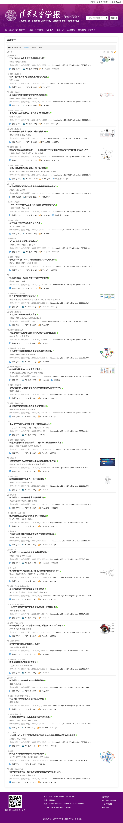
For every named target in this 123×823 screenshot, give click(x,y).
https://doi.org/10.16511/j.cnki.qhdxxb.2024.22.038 (66, 83)
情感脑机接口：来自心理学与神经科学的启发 (28, 278)
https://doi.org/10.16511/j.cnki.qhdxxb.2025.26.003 (72, 705)
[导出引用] (104, 52)
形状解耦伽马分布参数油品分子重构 (24, 644)
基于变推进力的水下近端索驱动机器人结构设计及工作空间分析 (36, 626)
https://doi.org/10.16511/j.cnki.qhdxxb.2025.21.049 (72, 285)
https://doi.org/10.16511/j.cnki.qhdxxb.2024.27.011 (72, 577)
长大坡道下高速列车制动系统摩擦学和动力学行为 (30, 351)
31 (110, 807)
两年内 (26, 48)
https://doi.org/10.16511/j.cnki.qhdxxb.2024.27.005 (72, 413)
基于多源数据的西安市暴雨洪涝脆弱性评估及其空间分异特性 (35, 388)
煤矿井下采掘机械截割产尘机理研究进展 (26, 754)
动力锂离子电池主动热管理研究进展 (24, 223)
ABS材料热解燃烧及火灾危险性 (23, 241)
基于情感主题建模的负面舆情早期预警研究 (27, 406)
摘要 (14, 69)
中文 (111, 2)
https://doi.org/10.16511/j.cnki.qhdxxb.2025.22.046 (71, 230)
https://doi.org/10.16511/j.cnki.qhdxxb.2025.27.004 (69, 559)
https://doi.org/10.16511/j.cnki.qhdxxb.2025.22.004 (69, 394)
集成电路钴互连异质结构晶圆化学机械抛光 (27, 516)
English (118, 2)
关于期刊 (39, 30)
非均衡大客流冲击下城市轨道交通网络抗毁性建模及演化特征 (35, 772)
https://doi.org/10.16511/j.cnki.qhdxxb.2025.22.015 (71, 193)
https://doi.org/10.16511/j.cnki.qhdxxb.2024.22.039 (67, 321)
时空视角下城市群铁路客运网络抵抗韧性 (26, 699)
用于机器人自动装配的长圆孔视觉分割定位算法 (29, 113)
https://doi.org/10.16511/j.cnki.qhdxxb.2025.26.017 (69, 760)
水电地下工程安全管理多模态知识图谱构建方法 (29, 424)
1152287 (112, 800)
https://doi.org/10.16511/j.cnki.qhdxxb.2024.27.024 (71, 65)
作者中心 (49, 30)
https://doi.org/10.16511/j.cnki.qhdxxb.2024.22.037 (71, 541)
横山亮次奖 (94, 2)
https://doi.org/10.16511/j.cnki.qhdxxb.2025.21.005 (69, 486)
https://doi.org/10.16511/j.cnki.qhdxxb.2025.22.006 (67, 138)
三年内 (34, 48)
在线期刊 (71, 30)
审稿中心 (60, 30)
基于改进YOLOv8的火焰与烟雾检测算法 (26, 680)
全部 (40, 48)
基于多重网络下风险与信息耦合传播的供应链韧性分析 (32, 186)
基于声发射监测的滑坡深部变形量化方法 (26, 589)
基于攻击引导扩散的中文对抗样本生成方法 (27, 95)
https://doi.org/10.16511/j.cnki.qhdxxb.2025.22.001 (71, 248)
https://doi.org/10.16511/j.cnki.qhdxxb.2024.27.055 (69, 614)
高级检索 (114, 18)
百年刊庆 (104, 2)
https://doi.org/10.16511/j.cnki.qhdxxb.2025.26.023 (71, 504)
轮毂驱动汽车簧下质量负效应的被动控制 (26, 479)
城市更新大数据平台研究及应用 (22, 314)
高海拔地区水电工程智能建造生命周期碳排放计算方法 (32, 461)
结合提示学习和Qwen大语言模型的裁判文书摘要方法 (32, 260)
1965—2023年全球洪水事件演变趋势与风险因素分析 (32, 205)
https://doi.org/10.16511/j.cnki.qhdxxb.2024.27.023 (72, 120)
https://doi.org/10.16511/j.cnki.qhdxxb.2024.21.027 (72, 102)
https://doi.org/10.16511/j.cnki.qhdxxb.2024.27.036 (69, 687)
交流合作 (91, 30)
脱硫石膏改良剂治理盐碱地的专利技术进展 (27, 168)
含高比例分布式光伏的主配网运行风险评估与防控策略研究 (34, 571)
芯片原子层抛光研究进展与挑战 (22, 296)
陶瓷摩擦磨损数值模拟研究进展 (22, 662)
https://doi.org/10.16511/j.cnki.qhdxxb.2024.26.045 (72, 779)
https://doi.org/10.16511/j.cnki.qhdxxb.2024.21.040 (69, 669)
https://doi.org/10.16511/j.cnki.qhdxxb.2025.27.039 (71, 157)
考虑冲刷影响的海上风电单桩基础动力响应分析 (29, 717)
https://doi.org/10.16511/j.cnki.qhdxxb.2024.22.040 (72, 340)
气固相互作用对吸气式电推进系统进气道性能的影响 (31, 534)
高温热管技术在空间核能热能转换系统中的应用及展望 (32, 333)
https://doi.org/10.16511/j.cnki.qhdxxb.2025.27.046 (72, 376)
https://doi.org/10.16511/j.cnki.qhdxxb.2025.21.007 (69, 358)
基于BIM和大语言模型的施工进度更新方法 (27, 131)
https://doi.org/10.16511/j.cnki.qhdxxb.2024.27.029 (72, 449)
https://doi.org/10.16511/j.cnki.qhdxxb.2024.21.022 (72, 632)
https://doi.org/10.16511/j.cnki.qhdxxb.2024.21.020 (72, 175)
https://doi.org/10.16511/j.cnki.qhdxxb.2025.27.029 (71, 724)
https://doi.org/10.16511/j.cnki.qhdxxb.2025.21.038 (72, 211)
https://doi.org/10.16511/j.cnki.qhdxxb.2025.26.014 (69, 431)
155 (110, 804)
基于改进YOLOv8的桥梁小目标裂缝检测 (26, 497)
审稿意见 (58, 179)
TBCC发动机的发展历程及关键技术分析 (26, 58)
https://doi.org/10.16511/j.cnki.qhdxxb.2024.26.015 (72, 596)
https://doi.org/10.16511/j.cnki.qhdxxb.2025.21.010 (69, 303)
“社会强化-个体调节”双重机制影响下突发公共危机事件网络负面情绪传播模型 (42, 735)
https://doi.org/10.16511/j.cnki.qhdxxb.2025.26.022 (71, 468)
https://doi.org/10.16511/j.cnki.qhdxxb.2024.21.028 (72, 266)
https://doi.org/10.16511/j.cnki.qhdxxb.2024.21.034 (69, 651)
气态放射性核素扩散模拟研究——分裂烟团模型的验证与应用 (35, 443)
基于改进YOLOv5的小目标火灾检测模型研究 (28, 552)
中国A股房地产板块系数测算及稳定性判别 (28, 77)
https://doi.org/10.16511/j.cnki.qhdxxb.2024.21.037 (69, 523)
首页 (31, 30)
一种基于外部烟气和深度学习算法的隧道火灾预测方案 (32, 607)
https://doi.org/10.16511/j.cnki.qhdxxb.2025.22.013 (71, 742)
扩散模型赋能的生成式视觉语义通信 (24, 369)
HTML (44, 69)
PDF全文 (29, 69)
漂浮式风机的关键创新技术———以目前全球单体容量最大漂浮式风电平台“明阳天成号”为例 (48, 150)
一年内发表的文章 (15, 48)
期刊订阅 (82, 30)
